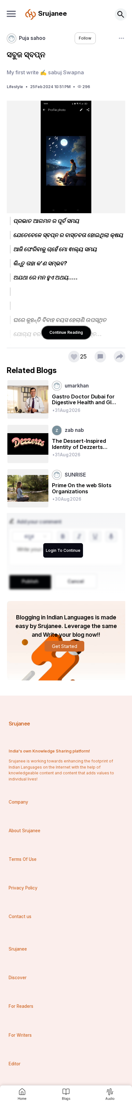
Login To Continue (63, 550)
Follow (85, 38)
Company (18, 802)
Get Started (64, 646)
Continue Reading (66, 332)
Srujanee (19, 723)
